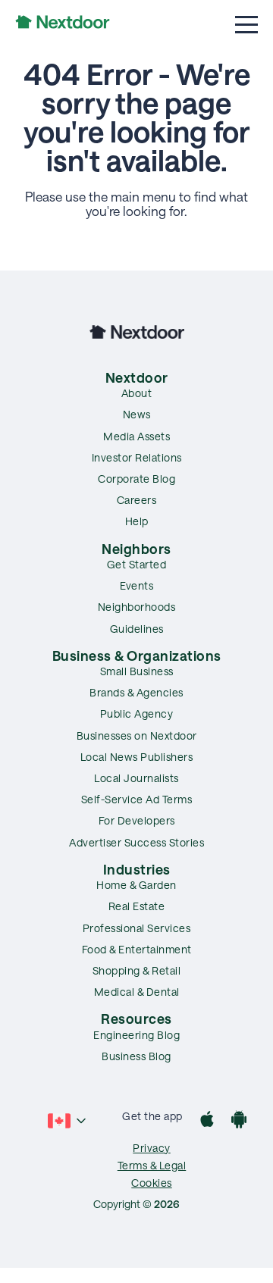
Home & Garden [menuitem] (136, 884)
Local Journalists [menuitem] (136, 777)
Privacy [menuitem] (152, 1147)
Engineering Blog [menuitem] (136, 1034)
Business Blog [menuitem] (136, 1056)
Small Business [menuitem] (137, 671)
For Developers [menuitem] (137, 820)
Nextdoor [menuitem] (136, 377)
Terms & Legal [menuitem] (152, 1165)
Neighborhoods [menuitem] (137, 606)
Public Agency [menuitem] (137, 713)
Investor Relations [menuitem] (137, 457)
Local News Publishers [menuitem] (136, 756)
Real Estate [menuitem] (136, 906)
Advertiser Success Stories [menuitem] (136, 842)
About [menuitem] (136, 392)
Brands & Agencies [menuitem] (136, 692)
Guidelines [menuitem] (137, 628)
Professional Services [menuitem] (137, 928)
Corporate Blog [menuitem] (136, 478)
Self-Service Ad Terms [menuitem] (137, 799)
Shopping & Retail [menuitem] (137, 970)
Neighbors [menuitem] (136, 548)
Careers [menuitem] (137, 499)
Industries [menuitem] (137, 869)
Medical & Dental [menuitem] (137, 991)
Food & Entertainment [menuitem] (137, 949)
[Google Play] (238, 1121)
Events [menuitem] (136, 585)
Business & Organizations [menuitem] (136, 655)
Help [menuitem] (137, 521)
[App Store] (207, 1121)
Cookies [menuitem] (151, 1182)
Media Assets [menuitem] (136, 436)
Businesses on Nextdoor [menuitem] (137, 735)
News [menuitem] (137, 414)
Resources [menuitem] (136, 1018)
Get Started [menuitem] (137, 564)
